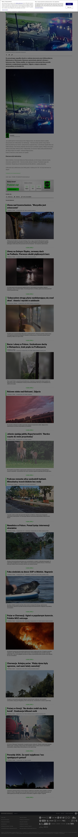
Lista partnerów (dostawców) (39, 7)
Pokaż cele (69, 7)
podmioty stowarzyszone (19, 3)
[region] (39, 6)
